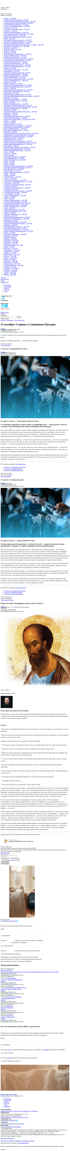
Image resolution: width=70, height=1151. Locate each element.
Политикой (6, 942)
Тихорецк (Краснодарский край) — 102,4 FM (17, 203)
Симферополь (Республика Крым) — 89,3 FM (17, 184)
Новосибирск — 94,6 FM (11, 145)
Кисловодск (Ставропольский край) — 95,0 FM (18, 105)
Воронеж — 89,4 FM (10, 52)
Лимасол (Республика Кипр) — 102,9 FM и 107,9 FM (19, 119)
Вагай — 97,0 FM (9, 246)
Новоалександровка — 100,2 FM (13, 265)
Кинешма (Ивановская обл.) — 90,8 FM (15, 100)
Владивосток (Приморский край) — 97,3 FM (17, 43)
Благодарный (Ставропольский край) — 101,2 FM (18, 34)
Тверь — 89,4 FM (9, 198)
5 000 (8, 853)
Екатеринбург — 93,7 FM (11, 71)
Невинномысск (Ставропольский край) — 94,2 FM (19, 135)
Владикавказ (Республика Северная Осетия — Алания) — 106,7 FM (24, 44)
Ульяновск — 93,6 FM (10, 215)
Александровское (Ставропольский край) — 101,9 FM (20, 21)
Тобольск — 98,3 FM (10, 267)
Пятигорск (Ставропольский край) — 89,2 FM (17, 167)
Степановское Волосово (8, 998)
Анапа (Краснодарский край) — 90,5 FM (16, 24)
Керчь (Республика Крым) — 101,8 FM (15, 99)
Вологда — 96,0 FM (10, 51)
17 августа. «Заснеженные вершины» (11, 979)
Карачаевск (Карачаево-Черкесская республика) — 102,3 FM (21, 96)
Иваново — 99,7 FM (10, 82)
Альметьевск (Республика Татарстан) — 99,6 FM (18, 23)
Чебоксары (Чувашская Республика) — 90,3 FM (18, 223)
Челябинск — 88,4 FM (10, 225)
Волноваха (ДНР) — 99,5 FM (12, 49)
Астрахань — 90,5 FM (10, 27)
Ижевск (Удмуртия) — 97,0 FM (13, 83)
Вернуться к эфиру (6, 14)
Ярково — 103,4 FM (10, 274)
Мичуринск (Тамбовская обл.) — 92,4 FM (16, 130)
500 (2, 853)
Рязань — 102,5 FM (9, 173)
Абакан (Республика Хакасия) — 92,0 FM (16, 20)
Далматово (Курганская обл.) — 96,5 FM (16, 63)
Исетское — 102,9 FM (10, 257)
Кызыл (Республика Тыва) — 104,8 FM (15, 118)
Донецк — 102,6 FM (10, 68)
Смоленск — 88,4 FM (10, 186)
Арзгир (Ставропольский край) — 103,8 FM (17, 26)
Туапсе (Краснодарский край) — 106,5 (15, 211)
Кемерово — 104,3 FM (10, 97)
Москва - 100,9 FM (6, 15)
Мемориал (7, 1106)
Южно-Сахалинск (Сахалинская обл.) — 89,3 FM (18, 231)
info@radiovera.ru (6, 1117)
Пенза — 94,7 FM (9, 161)
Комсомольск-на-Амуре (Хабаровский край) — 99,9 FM (20, 107)
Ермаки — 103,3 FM (10, 253)
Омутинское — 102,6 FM (11, 268)
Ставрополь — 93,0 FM (11, 189)
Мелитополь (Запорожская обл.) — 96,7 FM (17, 127)
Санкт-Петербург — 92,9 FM (12, 177)
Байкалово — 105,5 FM (11, 242)
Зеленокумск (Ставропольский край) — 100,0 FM (18, 79)
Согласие (10, 940)
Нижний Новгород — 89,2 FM (13, 139)
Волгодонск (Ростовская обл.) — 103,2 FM (16, 46)
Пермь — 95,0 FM (9, 163)
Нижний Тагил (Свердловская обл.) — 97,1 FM (18, 141)
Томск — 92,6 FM (9, 208)
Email (3, 929)
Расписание (7, 287)
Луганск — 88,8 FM (10, 122)
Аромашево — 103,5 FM (11, 240)
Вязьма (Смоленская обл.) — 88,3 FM (15, 55)
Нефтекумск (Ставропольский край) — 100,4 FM (18, 136)
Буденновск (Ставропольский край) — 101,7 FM (18, 41)
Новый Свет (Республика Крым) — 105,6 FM (17, 150)
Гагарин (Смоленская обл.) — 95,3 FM (15, 57)
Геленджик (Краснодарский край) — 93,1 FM (17, 60)
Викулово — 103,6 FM (10, 248)
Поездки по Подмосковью (13, 997)
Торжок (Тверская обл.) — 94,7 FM (14, 209)
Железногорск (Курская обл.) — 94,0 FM (16, 74)
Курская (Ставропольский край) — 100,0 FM (17, 116)
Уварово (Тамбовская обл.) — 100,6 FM (15, 214)
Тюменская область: (10, 237)
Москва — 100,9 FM (10, 18)
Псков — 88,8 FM (9, 164)
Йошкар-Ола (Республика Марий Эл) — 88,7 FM (18, 90)
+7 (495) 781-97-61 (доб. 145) (19, 1117)
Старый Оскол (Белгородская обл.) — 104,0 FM (18, 191)
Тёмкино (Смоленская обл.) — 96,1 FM (15, 200)
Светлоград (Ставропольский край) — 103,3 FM (18, 181)
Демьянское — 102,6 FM (11, 251)
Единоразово (15, 858)
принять (3, 1149)
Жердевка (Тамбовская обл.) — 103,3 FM (16, 76)
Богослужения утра (6, 970)
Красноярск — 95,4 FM (11, 114)
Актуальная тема (19, 320)
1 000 (4, 853)
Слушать (3, 978)
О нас (5, 291)
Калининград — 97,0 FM (11, 93)
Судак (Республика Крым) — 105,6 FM (15, 192)
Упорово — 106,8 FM (10, 271)
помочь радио (5, 279)
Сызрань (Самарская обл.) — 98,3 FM (15, 195)
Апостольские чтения (7, 600)
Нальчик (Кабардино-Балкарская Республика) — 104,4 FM (21, 133)
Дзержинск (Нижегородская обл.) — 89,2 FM (17, 65)
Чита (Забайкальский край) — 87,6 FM (15, 228)
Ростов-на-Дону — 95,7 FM (12, 170)
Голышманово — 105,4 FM (12, 250)
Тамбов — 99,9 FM (9, 197)
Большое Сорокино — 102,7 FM (13, 245)
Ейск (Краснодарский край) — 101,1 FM (16, 69)
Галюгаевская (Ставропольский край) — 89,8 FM (18, 58)
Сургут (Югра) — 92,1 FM (11, 194)
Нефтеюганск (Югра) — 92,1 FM (13, 138)
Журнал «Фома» (5, 1111)
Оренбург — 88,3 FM (10, 153)
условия (12, 860)
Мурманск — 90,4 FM (10, 132)
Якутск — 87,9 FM (9, 232)
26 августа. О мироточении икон (13, 470)
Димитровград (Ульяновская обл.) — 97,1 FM (17, 66)
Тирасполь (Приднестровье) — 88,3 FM (15, 201)
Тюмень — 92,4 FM (9, 212)
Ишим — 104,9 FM (9, 259)
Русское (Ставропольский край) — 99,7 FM (16, 172)
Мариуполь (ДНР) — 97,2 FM (12, 124)
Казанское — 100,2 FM (10, 260)
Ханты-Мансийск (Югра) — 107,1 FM (15, 222)
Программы (7, 285)
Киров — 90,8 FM (9, 102)
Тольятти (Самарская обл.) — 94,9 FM (15, 206)
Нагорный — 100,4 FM (11, 262)
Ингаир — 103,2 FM (10, 256)
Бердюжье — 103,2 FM (10, 243)
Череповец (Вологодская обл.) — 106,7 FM (16, 226)
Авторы (6, 288)
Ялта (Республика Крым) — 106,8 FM (15, 234)
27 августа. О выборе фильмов (13, 469)
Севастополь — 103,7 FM (11, 183)
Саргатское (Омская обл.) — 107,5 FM (15, 180)
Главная (3, 320)
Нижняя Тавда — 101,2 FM (12, 264)
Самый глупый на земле (8, 1017)
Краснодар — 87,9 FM (10, 113)
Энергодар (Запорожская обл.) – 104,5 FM (16, 229)
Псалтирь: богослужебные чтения (16, 987)
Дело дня (3, 277)
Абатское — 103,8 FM (10, 239)
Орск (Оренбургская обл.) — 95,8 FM (15, 156)
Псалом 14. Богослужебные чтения (11, 989)
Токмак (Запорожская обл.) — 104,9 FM (15, 205)
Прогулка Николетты (7, 1007)
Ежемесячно (6, 858)
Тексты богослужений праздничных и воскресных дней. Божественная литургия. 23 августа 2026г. (30, 972)
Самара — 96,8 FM (9, 175)
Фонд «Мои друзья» (16, 1111)
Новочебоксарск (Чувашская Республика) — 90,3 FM (19, 147)
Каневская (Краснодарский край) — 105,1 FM (17, 94)
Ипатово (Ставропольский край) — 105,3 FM (17, 86)
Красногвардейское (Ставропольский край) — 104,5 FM (20, 111)
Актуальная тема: (21, 464)
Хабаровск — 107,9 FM (11, 220)
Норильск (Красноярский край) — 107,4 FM (17, 149)
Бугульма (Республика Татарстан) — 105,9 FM (17, 40)
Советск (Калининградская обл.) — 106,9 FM (17, 187)
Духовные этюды (11, 978)
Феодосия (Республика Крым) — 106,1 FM (16, 219)
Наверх (3, 1094)
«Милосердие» (27, 1111)
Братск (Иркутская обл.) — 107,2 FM (15, 35)
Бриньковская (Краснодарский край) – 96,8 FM (18, 37)
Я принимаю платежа (11, 860)
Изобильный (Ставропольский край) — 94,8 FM (18, 85)
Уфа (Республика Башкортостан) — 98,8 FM (17, 217)
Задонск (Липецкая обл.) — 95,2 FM (14, 77)
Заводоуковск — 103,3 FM (11, 254)
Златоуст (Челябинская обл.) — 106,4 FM (16, 80)
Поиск (19, 317)
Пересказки (9, 1006)
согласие (10, 950)
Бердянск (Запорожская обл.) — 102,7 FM (16, 32)
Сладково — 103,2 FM (10, 270)
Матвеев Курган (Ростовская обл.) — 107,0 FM (17, 125)
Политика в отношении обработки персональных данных (17, 1141)
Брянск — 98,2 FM (9, 38)
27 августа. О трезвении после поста (14, 467)
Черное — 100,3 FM (10, 273)
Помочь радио (5, 861)
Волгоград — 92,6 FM (10, 48)
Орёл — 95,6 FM (9, 155)
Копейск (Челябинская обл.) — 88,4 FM (15, 108)
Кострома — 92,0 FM (10, 110)
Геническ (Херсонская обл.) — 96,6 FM (15, 62)
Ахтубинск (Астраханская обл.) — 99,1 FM (16, 29)
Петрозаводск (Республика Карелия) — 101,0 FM (18, 166)
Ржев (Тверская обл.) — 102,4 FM (14, 169)
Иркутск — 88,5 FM (10, 88)
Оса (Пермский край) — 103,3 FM (14, 158)
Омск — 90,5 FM (9, 152)
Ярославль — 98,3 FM (10, 236)
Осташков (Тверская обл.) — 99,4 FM (15, 159)
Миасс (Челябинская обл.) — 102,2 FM (15, 128)
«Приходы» (35, 1111)
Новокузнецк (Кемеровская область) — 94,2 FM (18, 144)
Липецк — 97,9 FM (9, 121)
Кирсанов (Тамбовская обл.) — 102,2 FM (16, 104)
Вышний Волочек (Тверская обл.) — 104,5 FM (17, 54)
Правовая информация (7, 1138)
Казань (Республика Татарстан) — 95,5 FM (16, 91)
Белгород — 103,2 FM (10, 31)
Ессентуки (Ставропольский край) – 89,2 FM (17, 72)
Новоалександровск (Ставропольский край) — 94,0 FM (20, 142)
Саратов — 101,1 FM (10, 178)
